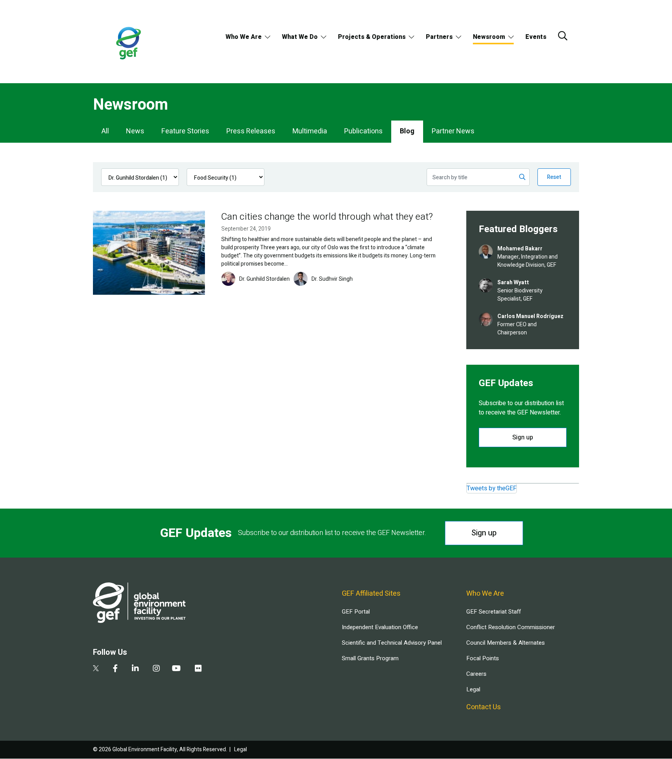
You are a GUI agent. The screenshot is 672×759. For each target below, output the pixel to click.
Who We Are (244, 37)
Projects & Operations (372, 37)
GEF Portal (356, 611)
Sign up (522, 437)
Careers (476, 674)
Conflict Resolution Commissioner (510, 627)
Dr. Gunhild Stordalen (264, 279)
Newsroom (489, 37)
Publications (363, 131)
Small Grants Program (370, 658)
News (135, 131)
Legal (473, 689)
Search (562, 35)
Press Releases (250, 131)
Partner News (453, 131)
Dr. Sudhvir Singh (332, 279)
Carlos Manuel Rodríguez (530, 316)
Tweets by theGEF (491, 488)
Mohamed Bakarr (519, 249)
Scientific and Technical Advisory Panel (392, 642)
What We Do (300, 37)
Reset (554, 177)
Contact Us (483, 707)
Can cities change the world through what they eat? (327, 217)
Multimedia (309, 131)
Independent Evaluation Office (380, 627)
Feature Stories (185, 131)
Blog (407, 131)
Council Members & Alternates (505, 642)
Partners (439, 37)
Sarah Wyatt (513, 282)
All (105, 131)
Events (535, 37)
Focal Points (482, 658)
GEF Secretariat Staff (493, 611)
